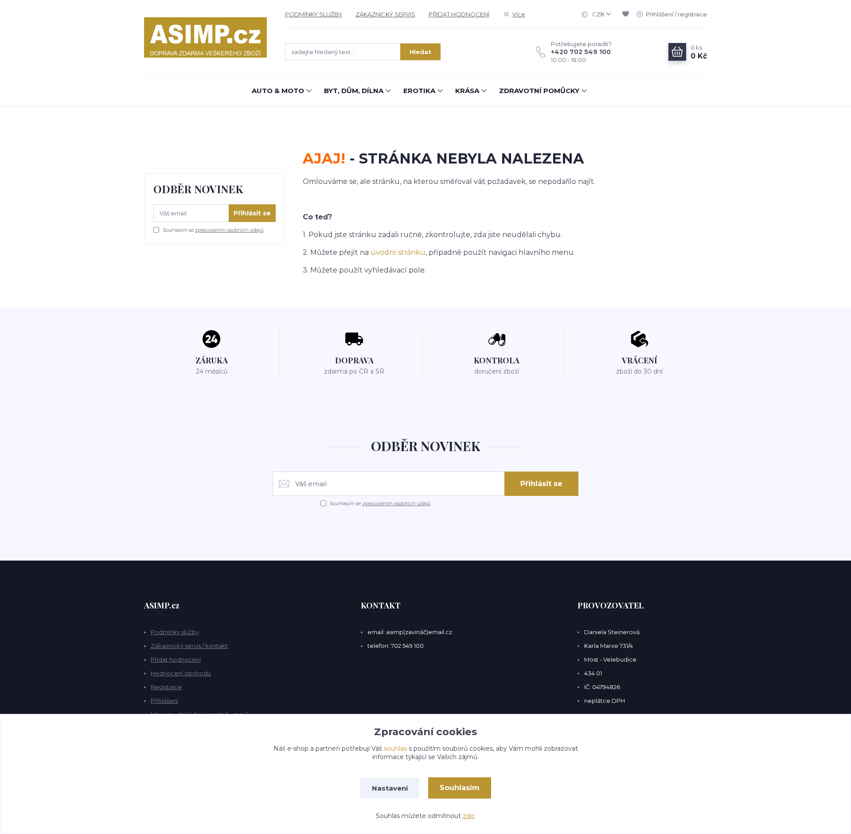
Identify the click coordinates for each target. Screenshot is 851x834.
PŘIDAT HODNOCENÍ (459, 14)
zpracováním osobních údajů (229, 230)
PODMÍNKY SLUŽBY (313, 14)
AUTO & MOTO (278, 90)
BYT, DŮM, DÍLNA (353, 90)
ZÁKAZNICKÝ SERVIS (385, 14)
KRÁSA (467, 90)
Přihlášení (164, 700)
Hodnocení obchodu (181, 673)
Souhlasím (460, 787)
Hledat (420, 51)
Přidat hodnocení (176, 659)
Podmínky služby (175, 631)
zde (468, 816)
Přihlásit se (252, 213)
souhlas (395, 748)
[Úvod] (205, 37)
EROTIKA (419, 90)
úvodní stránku (398, 252)
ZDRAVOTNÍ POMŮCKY (539, 90)
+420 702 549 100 (581, 52)
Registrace (166, 686)
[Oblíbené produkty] (627, 14)
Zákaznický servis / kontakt (189, 645)
